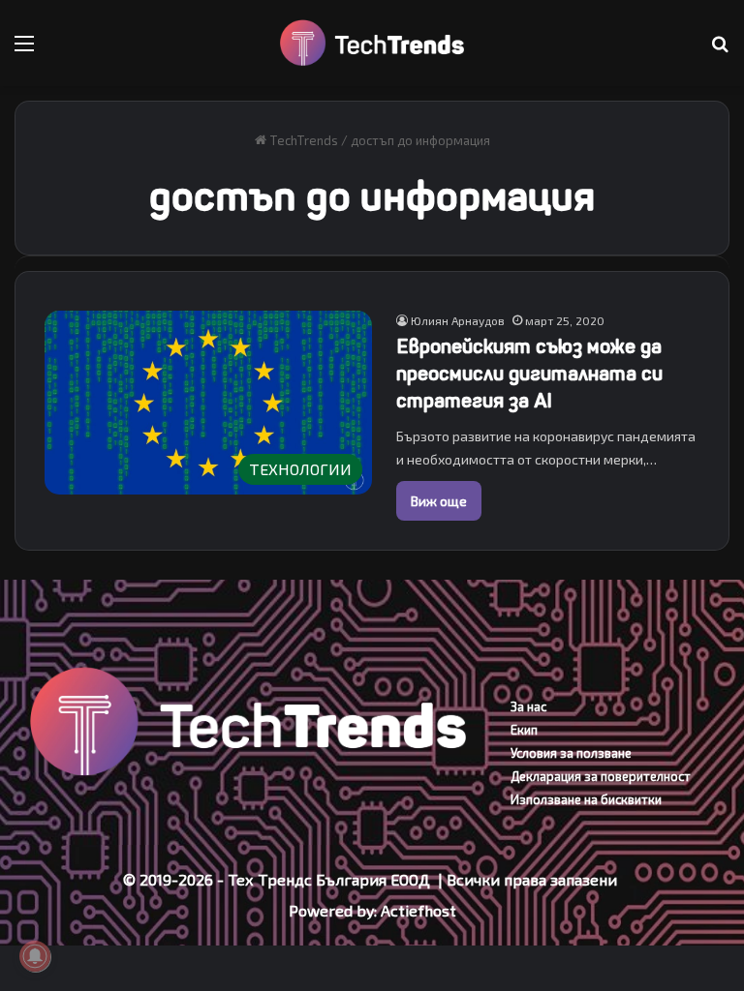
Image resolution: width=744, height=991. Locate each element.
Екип (524, 729)
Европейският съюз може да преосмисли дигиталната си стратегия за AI (529, 374)
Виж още (439, 501)
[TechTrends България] (372, 43)
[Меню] (24, 50)
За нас (528, 706)
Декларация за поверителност (601, 776)
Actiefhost (418, 910)
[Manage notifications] (34, 956)
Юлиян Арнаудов (458, 320)
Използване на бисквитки (586, 799)
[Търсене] (719, 50)
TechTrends (302, 140)
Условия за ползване (571, 753)
